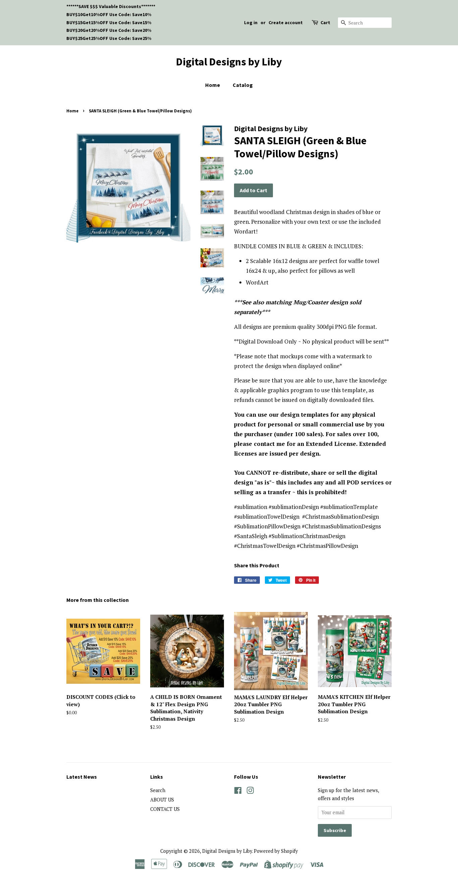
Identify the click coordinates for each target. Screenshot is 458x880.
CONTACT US (165, 809)
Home (212, 85)
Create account (286, 22)
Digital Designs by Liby (229, 61)
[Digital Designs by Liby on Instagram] (250, 791)
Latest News (81, 776)
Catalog (243, 85)
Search (157, 790)
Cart (325, 22)
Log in (250, 22)
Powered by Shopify (276, 851)
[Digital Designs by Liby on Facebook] (238, 791)
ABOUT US (162, 799)
